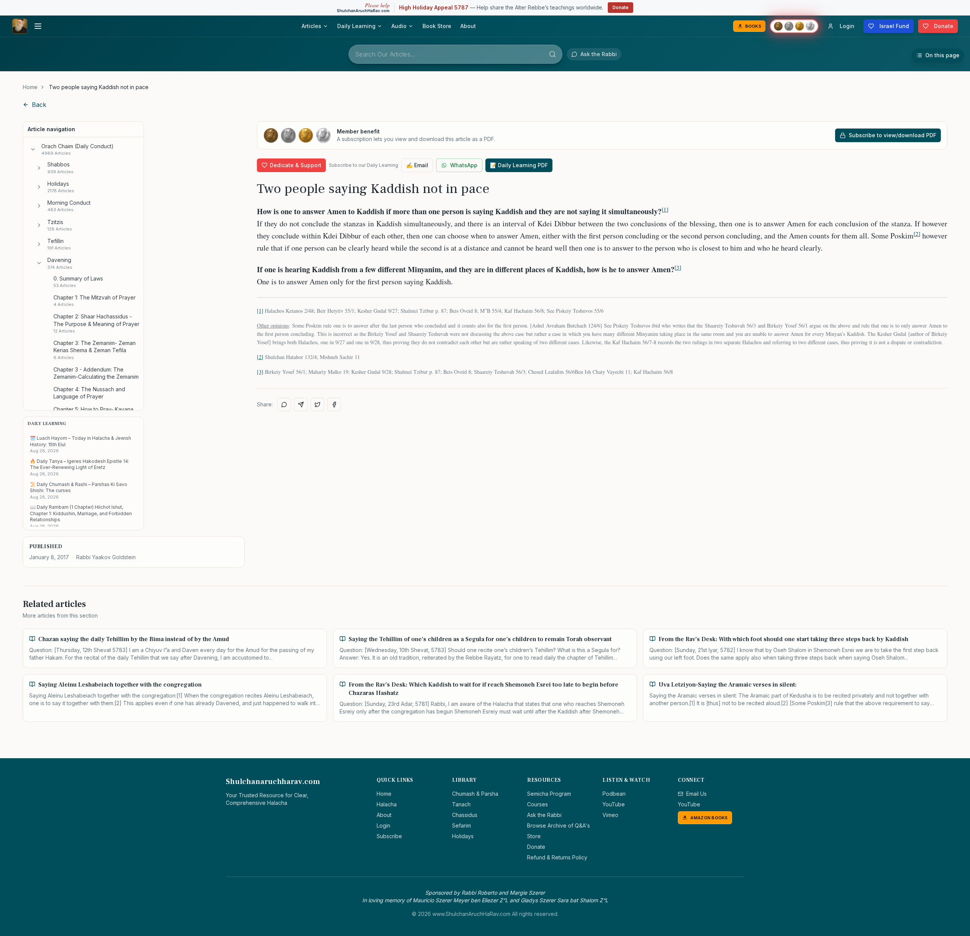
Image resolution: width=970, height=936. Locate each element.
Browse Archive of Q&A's (558, 825)
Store (534, 836)
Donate (620, 7)
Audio (399, 26)
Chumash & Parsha (475, 793)
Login (383, 825)
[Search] (552, 54)
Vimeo (610, 815)
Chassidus (464, 815)
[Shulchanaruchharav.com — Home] (19, 26)
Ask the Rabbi (544, 815)
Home (30, 87)
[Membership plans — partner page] (794, 26)
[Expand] (39, 168)
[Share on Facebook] (334, 404)
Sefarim (461, 825)
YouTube (613, 804)
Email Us (696, 793)
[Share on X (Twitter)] (317, 404)
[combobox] (455, 54)
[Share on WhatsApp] (284, 404)
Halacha (387, 804)
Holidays (463, 836)
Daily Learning (356, 26)
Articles (311, 26)
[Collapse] (33, 149)
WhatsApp (463, 165)
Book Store (436, 26)
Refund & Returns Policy (557, 857)
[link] (99, 87)
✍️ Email (417, 165)
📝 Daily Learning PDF (519, 165)
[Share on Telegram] (301, 404)
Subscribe (389, 836)
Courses (537, 804)
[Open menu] (38, 26)
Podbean (614, 793)
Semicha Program (549, 793)
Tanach (461, 804)
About (468, 26)
